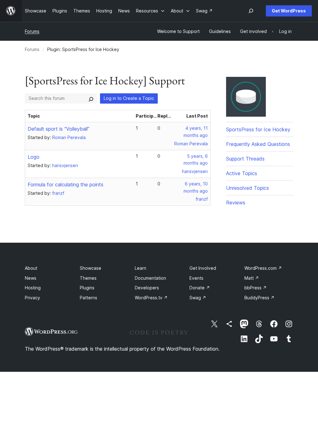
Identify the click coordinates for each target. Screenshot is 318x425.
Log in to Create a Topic (129, 98)
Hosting (33, 287)
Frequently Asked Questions (258, 144)
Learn (140, 268)
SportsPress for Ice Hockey (258, 129)
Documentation (150, 278)
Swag (197, 297)
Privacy (32, 297)
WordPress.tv (151, 297)
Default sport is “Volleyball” (58, 129)
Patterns (88, 297)
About (31, 268)
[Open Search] (251, 11)
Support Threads (245, 159)
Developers (147, 287)
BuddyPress (259, 297)
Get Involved (202, 268)
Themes (88, 278)
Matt (251, 278)
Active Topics (241, 173)
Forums (32, 31)
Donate (199, 287)
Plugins (87, 287)
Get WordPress (289, 10)
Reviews (235, 202)
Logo (33, 157)
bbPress (255, 287)
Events (196, 278)
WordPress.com (263, 268)
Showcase (90, 268)
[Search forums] (91, 98)
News (30, 278)
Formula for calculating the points (65, 184)
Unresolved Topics (247, 188)
